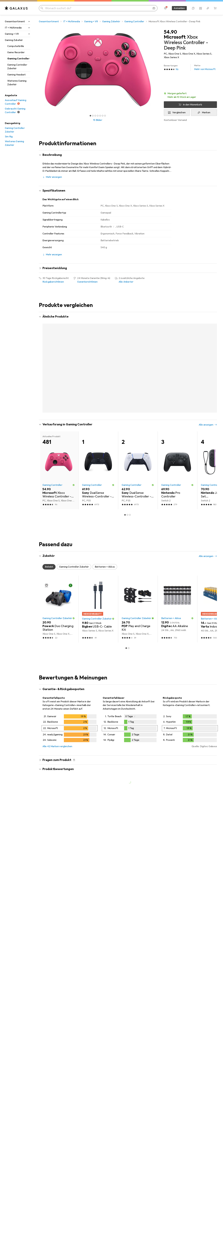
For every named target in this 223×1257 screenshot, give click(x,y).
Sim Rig (9, 136)
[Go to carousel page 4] (130, 428)
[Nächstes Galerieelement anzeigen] (157, 70)
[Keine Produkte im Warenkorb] (215, 8)
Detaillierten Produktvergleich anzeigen (169, 316)
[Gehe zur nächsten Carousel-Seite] (211, 370)
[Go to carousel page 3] (127, 428)
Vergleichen (179, 112)
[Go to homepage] (16, 8)
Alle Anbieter (126, 281)
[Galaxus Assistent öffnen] (193, 8)
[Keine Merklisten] (207, 8)
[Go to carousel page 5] (132, 428)
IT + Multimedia (13, 27)
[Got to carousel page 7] (105, 115)
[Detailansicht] (69, 745)
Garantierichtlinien (87, 281)
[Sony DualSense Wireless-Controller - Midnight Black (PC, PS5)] (98, 486)
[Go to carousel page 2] (125, 428)
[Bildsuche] (153, 8)
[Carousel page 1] (90, 115)
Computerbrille (15, 46)
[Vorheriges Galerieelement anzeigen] (38, 70)
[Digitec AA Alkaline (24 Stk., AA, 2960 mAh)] (177, 625)
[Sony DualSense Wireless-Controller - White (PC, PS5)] (138, 486)
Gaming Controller (18, 58)
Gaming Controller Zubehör (17, 66)
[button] (190, 95)
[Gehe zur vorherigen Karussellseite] (44, 370)
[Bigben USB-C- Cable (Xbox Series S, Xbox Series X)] (98, 625)
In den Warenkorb (192, 104)
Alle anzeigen (206, 316)
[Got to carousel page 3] (95, 115)
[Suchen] (42, 8)
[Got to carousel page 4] (97, 115)
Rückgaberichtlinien (53, 281)
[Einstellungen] (165, 8)
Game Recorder (16, 52)
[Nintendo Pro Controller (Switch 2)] (177, 486)
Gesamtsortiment (15, 21)
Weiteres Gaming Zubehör (16, 82)
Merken (206, 112)
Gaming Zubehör (14, 40)
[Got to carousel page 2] (93, 115)
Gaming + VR (12, 33)
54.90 (170, 32)
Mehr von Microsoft (205, 67)
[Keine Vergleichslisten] (200, 8)
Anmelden (179, 8)
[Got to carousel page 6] (102, 115)
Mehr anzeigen (54, 177)
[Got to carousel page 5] (100, 115)
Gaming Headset (16, 74)
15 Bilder (97, 120)
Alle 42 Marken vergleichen (57, 762)
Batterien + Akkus (171, 634)
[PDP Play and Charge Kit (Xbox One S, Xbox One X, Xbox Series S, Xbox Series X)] (138, 625)
